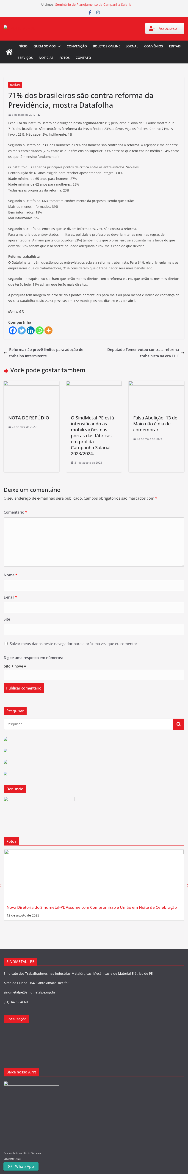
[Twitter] (22, 330)
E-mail (10, 597)
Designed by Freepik (12, 1158)
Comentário (15, 512)
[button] (58, 46)
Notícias (46, 57)
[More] (48, 330)
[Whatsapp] (40, 330)
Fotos (64, 57)
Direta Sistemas (32, 1153)
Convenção (77, 46)
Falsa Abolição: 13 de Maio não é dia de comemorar (155, 424)
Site (7, 619)
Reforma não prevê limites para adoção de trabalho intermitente (46, 353)
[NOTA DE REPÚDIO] (31, 384)
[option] (94, 885)
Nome (10, 574)
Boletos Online (106, 46)
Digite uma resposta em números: (33, 657)
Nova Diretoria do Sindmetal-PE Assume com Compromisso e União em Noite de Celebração (92, 907)
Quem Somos (44, 46)
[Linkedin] (31, 330)
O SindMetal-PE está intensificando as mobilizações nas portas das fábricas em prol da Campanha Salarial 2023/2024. (92, 436)
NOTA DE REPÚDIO (28, 418)
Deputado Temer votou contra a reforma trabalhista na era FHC (143, 353)
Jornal (132, 46)
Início (23, 46)
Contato (83, 57)
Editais (175, 46)
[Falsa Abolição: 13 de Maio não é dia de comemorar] (156, 384)
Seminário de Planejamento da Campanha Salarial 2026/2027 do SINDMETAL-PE (94, 6)
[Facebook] (13, 330)
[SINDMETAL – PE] (9, 52)
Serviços (25, 57)
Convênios (153, 46)
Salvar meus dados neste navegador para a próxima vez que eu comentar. (74, 643)
